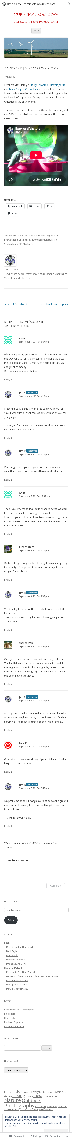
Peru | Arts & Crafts (16, 984)
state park (19, 1109)
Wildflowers (46, 1109)
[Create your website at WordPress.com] (36, 4)
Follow (11, 920)
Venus (35, 1109)
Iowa (37, 1095)
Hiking (18, 1095)
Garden (8, 1096)
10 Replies (9, 76)
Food (64, 1092)
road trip (62, 1106)
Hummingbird (38, 239)
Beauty (7, 1092)
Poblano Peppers (15, 959)
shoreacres (26, 642)
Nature (50, 239)
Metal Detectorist (15, 304)
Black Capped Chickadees (23, 89)
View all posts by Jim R (17, 278)
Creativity (25, 1092)
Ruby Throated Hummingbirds (48, 85)
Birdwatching (11, 239)
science (9, 1109)
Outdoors (31, 1100)
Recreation (52, 1106)
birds (56, 235)
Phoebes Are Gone (16, 963)
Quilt (43, 1106)
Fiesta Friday (45, 1092)
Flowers (56, 1092)
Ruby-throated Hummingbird (21, 947)
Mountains (53, 1096)
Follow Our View (13, 901)
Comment (55, 885)
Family (35, 1092)
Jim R (29, 243)
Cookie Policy (12, 1126)
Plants (38, 1106)
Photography (19, 1105)
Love (45, 1096)
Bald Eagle (11, 951)
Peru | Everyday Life (17, 980)
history (29, 1096)
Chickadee (24, 239)
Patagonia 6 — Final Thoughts (22, 972)
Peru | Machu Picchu (17, 988)
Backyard (36, 235)
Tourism (28, 1109)
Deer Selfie (12, 955)
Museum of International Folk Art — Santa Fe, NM (32, 976)
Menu (36, 30)
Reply (7, 379)
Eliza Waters (26, 547)
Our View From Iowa (36, 14)
